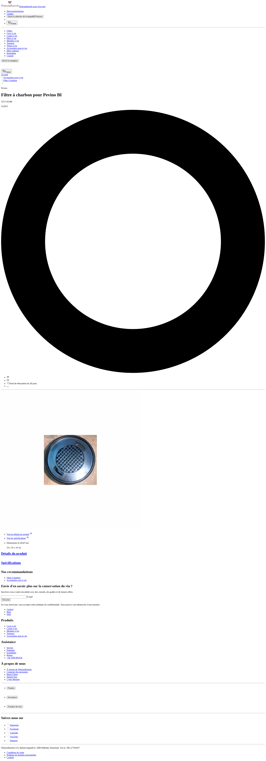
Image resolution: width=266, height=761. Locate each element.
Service (10, 648)
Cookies (10, 757)
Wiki (9, 614)
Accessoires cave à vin (13, 77)
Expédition (11, 653)
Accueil (4, 75)
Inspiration (11, 53)
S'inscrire (6, 600)
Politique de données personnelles (21, 755)
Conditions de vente (15, 752)
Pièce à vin (11, 38)
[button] (70, 460)
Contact (10, 14)
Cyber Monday (13, 679)
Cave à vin (11, 33)
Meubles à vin (13, 41)
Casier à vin (12, 36)
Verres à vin (12, 46)
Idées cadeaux (13, 51)
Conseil (10, 56)
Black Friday (12, 674)
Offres (9, 31)
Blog (9, 612)
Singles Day (12, 677)
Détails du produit (14, 553)
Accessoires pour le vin (17, 48)
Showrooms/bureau (15, 11)
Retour (10, 655)
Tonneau (10, 43)
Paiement (11, 650)
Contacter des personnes (17, 672)
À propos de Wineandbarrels (19, 669)
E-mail (30, 597)
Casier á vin (12, 628)
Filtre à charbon (10, 80)
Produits (11, 688)
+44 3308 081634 (14, 658)
